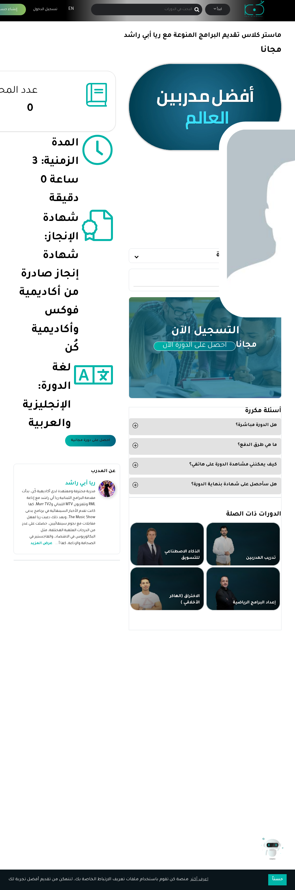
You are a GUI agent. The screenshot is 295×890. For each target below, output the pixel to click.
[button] (205, 255)
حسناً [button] (277, 880)
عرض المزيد (41, 543)
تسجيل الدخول (45, 9)
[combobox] (146, 9)
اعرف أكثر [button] (199, 879)
